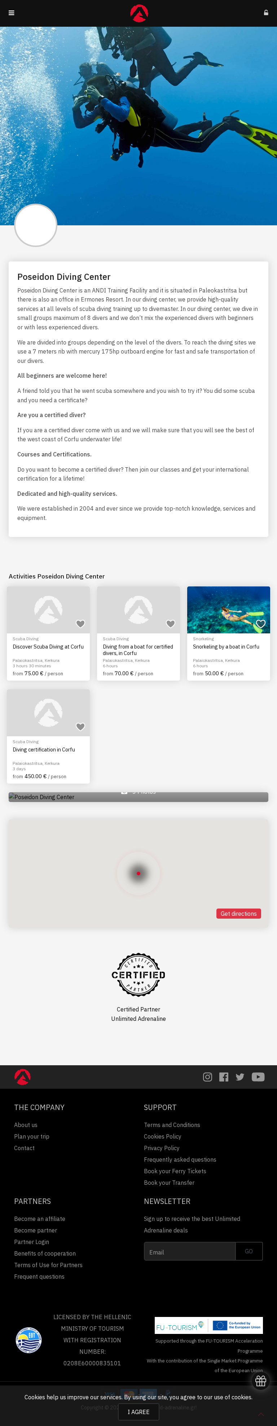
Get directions (239, 913)
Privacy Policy (162, 1148)
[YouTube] (258, 1077)
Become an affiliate (39, 1218)
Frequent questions (39, 1276)
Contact (24, 1148)
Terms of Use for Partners (48, 1265)
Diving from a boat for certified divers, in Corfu (138, 649)
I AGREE (139, 1412)
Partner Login (31, 1241)
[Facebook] (223, 1077)
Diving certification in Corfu (44, 749)
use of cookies (232, 1397)
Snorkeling (203, 638)
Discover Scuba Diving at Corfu (48, 646)
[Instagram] (207, 1077)
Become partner (35, 1230)
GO (249, 1251)
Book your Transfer (169, 1182)
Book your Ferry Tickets (175, 1171)
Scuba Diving (26, 638)
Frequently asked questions (180, 1159)
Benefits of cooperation (45, 1253)
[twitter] (240, 1077)
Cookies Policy (162, 1136)
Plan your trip (31, 1136)
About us (26, 1124)
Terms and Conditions (172, 1124)
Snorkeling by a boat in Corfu (226, 646)
